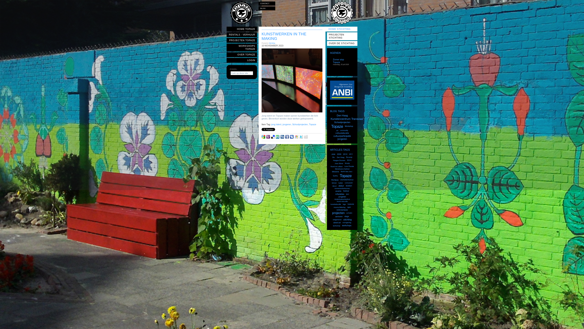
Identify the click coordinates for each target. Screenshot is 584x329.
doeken (349, 185)
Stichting (272, 43)
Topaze (312, 124)
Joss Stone (339, 163)
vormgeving (346, 222)
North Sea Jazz (346, 171)
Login (251, 60)
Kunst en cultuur (337, 166)
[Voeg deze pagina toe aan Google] (263, 137)
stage (346, 216)
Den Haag (342, 115)
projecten (338, 212)
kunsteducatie (336, 204)
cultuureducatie (342, 132)
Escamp (349, 157)
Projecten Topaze (242, 40)
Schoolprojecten (300, 124)
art (337, 130)
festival (346, 190)
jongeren (287, 124)
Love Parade (349, 166)
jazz (347, 194)
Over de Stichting (342, 43)
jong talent (276, 124)
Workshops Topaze (247, 47)
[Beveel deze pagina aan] (306, 137)
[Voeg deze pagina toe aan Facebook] (287, 137)
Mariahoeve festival (342, 169)
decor (334, 186)
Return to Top (575, 326)
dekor (341, 185)
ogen (349, 207)
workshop (336, 225)
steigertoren (337, 219)
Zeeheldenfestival (346, 179)
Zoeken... (234, 69)
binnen (334, 183)
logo (344, 204)
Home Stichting (339, 29)
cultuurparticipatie (342, 135)
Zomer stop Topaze (338, 61)
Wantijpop (335, 180)
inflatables (339, 194)
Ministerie (335, 171)
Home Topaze (246, 29)
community (344, 130)
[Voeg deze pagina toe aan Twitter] (301, 137)
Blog (263, 8)
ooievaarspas (342, 209)
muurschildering (339, 207)
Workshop (349, 126)
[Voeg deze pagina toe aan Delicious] (273, 137)
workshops (346, 225)
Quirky (335, 175)
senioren (339, 216)
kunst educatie (342, 201)
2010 (345, 154)
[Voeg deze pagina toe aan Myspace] (292, 137)
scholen (349, 213)
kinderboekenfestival (342, 199)
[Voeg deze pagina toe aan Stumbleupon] (277, 137)
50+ (333, 157)
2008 (333, 154)
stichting (347, 219)
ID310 (349, 160)
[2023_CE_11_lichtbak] (293, 80)
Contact (264, 3)
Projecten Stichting (336, 36)
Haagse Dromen (339, 160)
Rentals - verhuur (242, 34)
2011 (351, 154)
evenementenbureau (342, 188)
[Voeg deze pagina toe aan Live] (296, 137)
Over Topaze (246, 54)
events (338, 190)
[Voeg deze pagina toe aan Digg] (282, 137)
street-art (337, 222)
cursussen (349, 182)
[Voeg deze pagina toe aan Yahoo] (268, 137)
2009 (339, 154)
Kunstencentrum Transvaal (347, 119)
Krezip (347, 163)
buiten (341, 183)
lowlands (351, 204)
